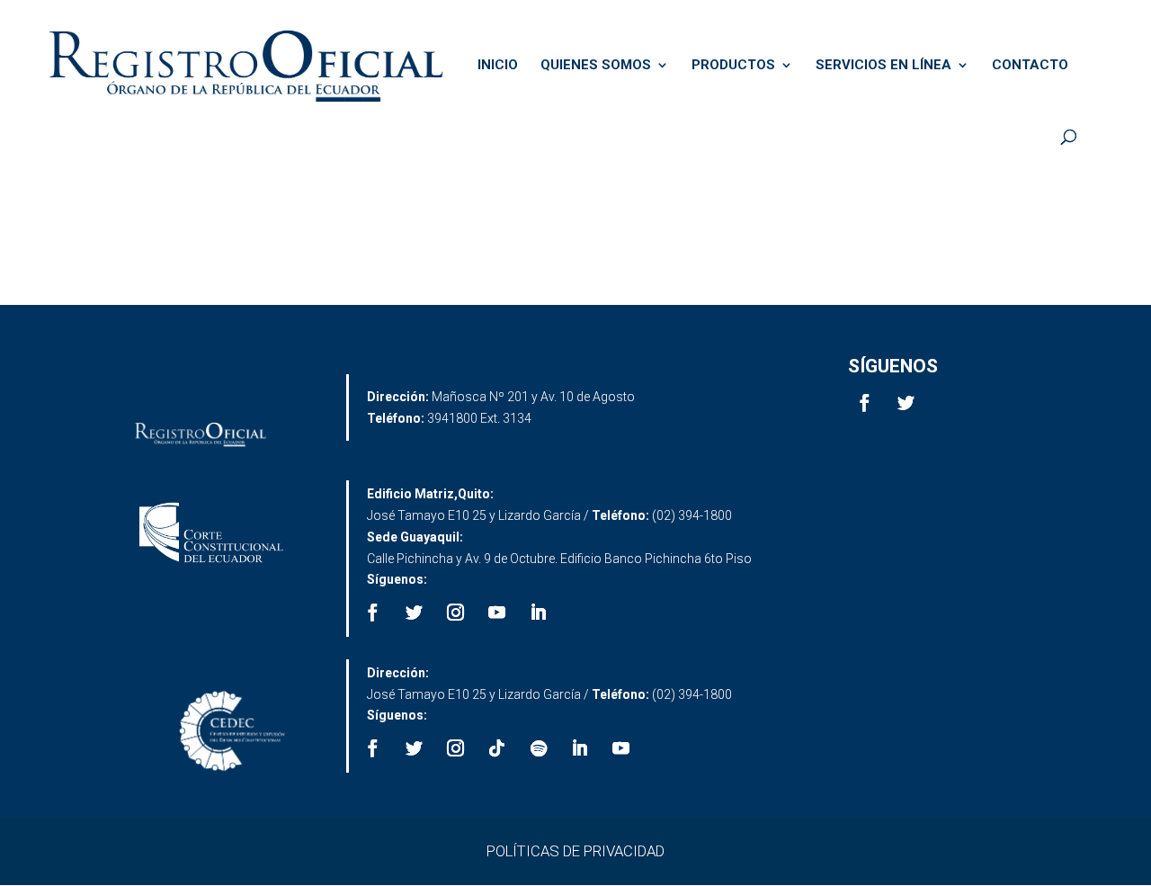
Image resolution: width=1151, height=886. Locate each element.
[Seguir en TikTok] (497, 748)
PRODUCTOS (733, 65)
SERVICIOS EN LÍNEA (883, 65)
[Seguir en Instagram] (456, 612)
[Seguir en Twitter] (906, 403)
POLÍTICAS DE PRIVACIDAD (575, 851)
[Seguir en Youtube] (497, 612)
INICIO (497, 65)
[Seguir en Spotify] (539, 748)
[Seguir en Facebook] (865, 403)
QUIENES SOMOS (595, 65)
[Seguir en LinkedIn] (539, 612)
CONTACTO (1030, 65)
